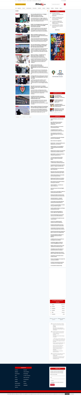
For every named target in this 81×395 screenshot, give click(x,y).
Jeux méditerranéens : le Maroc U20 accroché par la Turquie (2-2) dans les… (57, 26)
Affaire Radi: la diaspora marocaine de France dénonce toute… (57, 175)
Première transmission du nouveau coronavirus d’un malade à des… (57, 263)
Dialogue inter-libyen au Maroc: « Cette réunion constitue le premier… (58, 162)
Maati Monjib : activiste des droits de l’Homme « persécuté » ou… (57, 155)
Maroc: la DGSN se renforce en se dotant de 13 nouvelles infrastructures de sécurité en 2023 (39, 35)
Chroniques (24, 0)
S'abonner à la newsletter (20, 4)
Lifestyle (56, 8)
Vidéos (52, 8)
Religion (48, 8)
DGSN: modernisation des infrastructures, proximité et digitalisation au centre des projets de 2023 (39, 66)
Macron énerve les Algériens (56, 140)
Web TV (25, 381)
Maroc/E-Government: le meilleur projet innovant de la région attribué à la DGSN (39, 87)
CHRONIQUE (25, 385)
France (23, 8)
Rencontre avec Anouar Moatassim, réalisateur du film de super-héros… (57, 172)
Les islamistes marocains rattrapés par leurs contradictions (57, 138)
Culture (43, 8)
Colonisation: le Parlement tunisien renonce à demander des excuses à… (58, 229)
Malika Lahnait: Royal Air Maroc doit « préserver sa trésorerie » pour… (57, 246)
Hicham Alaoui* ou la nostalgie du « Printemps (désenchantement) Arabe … (57, 147)
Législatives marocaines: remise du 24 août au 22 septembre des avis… (59, 109)
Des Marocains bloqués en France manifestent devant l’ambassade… (57, 225)
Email (51, 377)
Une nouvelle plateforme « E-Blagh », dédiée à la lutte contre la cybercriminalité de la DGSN (39, 15)
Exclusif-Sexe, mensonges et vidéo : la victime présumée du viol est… (58, 192)
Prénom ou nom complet (53, 374)
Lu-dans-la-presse (27, 375)
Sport (61, 8)
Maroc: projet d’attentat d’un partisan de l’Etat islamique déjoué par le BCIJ (39, 107)
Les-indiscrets (26, 379)
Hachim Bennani (55, 353)
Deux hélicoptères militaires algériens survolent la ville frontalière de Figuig (58, 324)
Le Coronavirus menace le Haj (56, 265)
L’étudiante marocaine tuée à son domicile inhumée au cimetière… (57, 249)
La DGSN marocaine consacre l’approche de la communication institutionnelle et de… (38, 97)
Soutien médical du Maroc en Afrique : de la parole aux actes (58, 209)
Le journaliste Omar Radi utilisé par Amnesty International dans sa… (57, 202)
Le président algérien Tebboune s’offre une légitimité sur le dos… (57, 243)
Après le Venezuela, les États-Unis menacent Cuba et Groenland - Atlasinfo (58, 346)
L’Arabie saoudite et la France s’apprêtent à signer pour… (59, 100)
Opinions (16, 387)
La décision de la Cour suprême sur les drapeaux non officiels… (57, 239)
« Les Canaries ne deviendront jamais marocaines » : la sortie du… (60, 96)
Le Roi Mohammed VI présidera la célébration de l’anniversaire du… (60, 105)
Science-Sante (17, 385)
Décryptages (20, 0)
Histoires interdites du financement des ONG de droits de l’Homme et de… (58, 195)
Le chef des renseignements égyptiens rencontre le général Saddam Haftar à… (57, 22)
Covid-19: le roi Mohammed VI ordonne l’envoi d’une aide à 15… (57, 222)
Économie (34, 8)
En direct (17, 34)
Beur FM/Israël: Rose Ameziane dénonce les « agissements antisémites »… (56, 123)
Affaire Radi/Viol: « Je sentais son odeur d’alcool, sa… (57, 185)
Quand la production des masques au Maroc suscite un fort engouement (58, 232)
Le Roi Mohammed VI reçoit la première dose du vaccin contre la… (57, 130)
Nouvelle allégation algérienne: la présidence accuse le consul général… (57, 235)
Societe (20, 54)
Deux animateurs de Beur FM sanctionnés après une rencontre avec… (57, 134)
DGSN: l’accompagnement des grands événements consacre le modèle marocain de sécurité (39, 25)
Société (39, 8)
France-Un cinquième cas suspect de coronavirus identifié (58, 259)
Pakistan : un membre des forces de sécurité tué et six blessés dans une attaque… (57, 18)
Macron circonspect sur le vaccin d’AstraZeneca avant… (57, 127)
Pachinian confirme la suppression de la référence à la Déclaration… (57, 14)
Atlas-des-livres (26, 377)
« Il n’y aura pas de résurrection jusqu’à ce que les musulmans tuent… (57, 158)
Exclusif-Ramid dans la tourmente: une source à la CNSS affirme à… (57, 215)
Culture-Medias (26, 371)
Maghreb (19, 8)
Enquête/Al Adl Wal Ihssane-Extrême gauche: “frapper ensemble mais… (58, 165)
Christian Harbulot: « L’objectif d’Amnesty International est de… (57, 199)
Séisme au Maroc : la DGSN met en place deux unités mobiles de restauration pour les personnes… (38, 56)
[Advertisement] (57, 283)
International (28, 8)
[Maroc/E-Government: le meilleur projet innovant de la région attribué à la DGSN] (22, 90)
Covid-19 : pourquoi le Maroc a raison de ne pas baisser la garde (58, 205)
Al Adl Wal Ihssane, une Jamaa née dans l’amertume (57, 169)
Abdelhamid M (55, 331)
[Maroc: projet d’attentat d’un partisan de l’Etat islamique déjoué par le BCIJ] (22, 110)
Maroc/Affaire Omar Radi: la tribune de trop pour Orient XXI (57, 182)
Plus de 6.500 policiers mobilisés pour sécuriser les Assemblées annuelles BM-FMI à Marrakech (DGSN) (39, 46)
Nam (53, 323)
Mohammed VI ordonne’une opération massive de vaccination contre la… (58, 151)
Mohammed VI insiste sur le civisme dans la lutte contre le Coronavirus (57, 179)
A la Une (17, 24)
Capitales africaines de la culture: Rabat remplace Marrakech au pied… (58, 253)
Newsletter (39, 0)
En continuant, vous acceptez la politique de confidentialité (56, 382)
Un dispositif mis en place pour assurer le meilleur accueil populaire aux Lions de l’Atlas (39, 77)
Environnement (34, 0)
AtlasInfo (52, 380)
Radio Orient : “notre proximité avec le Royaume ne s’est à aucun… (58, 144)
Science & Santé (29, 0)
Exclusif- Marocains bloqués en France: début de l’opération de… (57, 212)
